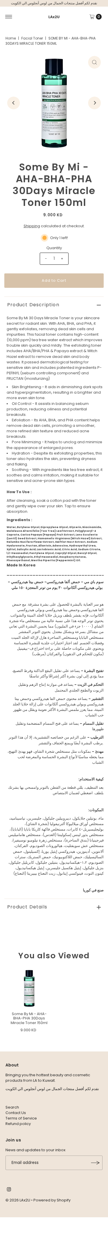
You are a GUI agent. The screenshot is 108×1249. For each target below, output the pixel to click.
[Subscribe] (95, 1163)
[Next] (94, 103)
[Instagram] (9, 1190)
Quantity (54, 247)
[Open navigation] (8, 17)
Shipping (32, 225)
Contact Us (15, 1112)
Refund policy (18, 1123)
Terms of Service (21, 1118)
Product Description (33, 304)
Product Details (27, 907)
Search (12, 1107)
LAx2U (54, 16)
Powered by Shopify (52, 1200)
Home (10, 38)
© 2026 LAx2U (17, 1200)
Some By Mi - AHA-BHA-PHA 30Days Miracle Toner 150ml (29, 1018)
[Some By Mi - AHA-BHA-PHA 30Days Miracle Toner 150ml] (29, 988)
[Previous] (13, 103)
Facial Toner (32, 38)
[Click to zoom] (94, 62)
